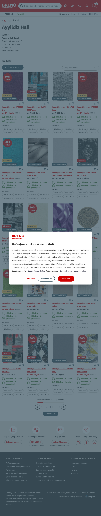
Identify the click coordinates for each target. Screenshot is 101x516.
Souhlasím (66, 278)
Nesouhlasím (46, 278)
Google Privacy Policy (36, 271)
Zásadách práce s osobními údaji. (73, 271)
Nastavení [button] (31, 278)
